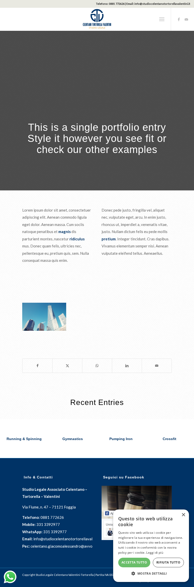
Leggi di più (154, 552)
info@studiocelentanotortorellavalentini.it (162, 3)
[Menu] (161, 19)
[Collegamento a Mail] (186, 19)
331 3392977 (48, 524)
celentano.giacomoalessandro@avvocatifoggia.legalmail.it (80, 546)
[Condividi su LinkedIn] (127, 366)
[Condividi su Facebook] (37, 366)
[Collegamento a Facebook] (179, 19)
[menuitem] (161, 19)
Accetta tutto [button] (134, 562)
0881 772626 (117, 3)
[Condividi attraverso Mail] (157, 366)
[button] (151, 574)
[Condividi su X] (67, 366)
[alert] (151, 545)
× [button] (183, 515)
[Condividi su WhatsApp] (97, 366)
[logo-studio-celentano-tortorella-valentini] (97, 19)
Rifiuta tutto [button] (168, 562)
